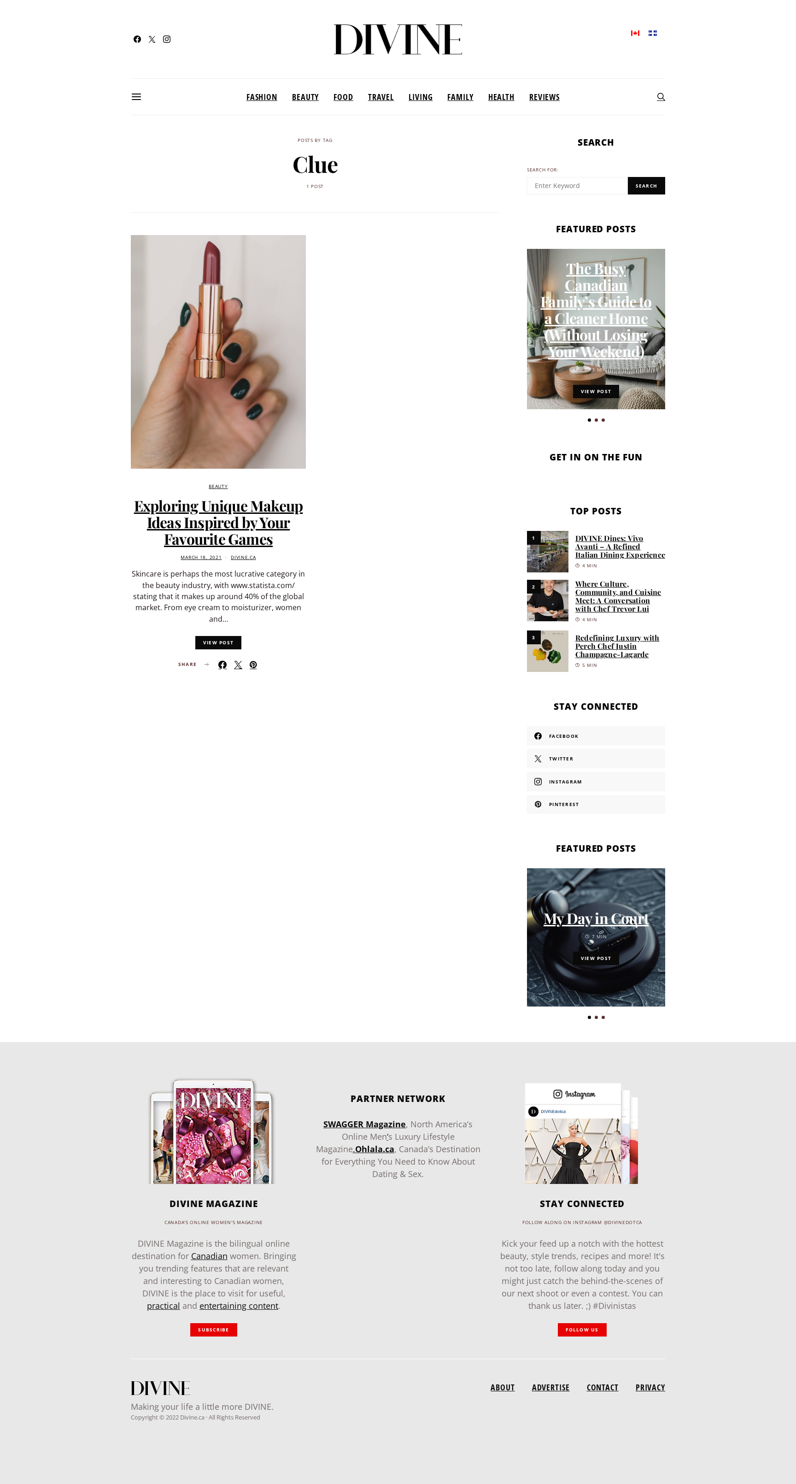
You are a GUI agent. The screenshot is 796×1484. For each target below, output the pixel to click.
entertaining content (238, 1305)
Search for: (543, 170)
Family (460, 96)
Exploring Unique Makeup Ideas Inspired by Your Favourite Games (218, 521)
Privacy (650, 1387)
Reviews (544, 96)
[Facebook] (137, 39)
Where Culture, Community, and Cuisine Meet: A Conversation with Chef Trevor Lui (618, 596)
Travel (381, 96)
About (503, 1387)
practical (163, 1305)
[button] (589, 420)
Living (421, 96)
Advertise (551, 1387)
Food (343, 96)
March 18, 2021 (201, 557)
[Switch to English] (635, 32)
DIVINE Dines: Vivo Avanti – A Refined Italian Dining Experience (620, 546)
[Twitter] (152, 39)
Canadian (209, 1255)
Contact (603, 1387)
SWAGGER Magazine (364, 1124)
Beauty (305, 96)
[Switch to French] (652, 32)
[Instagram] (166, 39)
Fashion (261, 96)
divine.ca (243, 557)
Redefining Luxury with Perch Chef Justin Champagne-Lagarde (617, 646)
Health (501, 96)
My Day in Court (596, 918)
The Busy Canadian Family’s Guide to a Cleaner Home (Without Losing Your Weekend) (595, 309)
